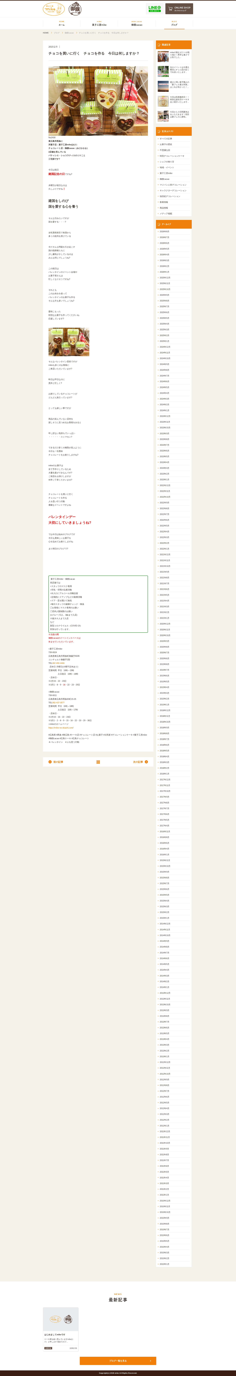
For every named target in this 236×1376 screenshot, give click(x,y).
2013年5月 (164, 1033)
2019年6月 (164, 675)
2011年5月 (164, 1172)
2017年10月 (165, 791)
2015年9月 (164, 872)
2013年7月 (164, 1022)
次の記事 (138, 762)
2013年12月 (165, 993)
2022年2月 (164, 543)
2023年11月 (165, 422)
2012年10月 (165, 1074)
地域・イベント (167, 167)
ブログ (57, 33)
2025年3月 (164, 329)
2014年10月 (165, 935)
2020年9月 (164, 641)
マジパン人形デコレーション (173, 185)
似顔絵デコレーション (170, 196)
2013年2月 (164, 1051)
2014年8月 (164, 947)
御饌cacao (69, 33)
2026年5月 (164, 249)
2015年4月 (164, 901)
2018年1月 (164, 774)
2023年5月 (164, 456)
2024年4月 (164, 393)
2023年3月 (164, 468)
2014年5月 (164, 964)
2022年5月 (164, 526)
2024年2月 (164, 404)
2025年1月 (164, 341)
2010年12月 (165, 1201)
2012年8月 (164, 1085)
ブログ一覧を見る (118, 1361)
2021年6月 (164, 589)
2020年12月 (165, 624)
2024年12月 (165, 347)
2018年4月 (164, 756)
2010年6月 (164, 1235)
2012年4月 (164, 1108)
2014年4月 (164, 970)
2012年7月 (164, 1091)
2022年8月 (164, 508)
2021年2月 (164, 612)
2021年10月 (165, 566)
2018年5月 (164, 750)
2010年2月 (164, 1258)
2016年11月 (165, 831)
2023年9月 (164, 433)
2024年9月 (164, 364)
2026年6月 (164, 243)
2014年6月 (164, 958)
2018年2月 (164, 768)
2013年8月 (164, 1016)
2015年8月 (164, 877)
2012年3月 (164, 1114)
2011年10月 (165, 1143)
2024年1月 (164, 410)
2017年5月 (164, 820)
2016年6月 (164, 843)
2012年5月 (164, 1102)
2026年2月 (164, 266)
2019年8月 (164, 664)
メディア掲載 (166, 213)
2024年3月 (164, 399)
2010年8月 (164, 1224)
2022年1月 (164, 549)
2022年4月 (164, 531)
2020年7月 (164, 652)
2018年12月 (165, 710)
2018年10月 (165, 722)
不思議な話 (165, 150)
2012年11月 (165, 1068)
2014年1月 (164, 987)
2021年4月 (164, 600)
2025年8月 (164, 301)
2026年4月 (164, 254)
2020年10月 (165, 635)
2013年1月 (164, 1056)
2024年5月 (164, 387)
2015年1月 (164, 918)
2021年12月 (165, 554)
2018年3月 (164, 762)
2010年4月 (164, 1247)
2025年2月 (164, 335)
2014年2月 (164, 981)
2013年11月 (165, 999)
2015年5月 (164, 895)
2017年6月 (164, 814)
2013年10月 (165, 1004)
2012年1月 (164, 1126)
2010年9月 (164, 1218)
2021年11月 (165, 560)
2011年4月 (164, 1177)
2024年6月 (164, 381)
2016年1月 (164, 854)
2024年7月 (164, 376)
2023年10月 (165, 427)
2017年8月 (164, 803)
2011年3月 (164, 1183)
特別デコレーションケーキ (172, 156)
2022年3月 (164, 537)
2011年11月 (165, 1137)
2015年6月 (164, 889)
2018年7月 (164, 739)
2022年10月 (165, 497)
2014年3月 (164, 976)
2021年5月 (164, 595)
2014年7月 (164, 952)
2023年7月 (164, 445)
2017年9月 (164, 797)
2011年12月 (165, 1131)
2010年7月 (164, 1229)
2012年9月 (164, 1079)
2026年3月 (164, 260)
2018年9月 (164, 727)
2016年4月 (164, 849)
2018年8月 (164, 733)
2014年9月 (164, 941)
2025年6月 (164, 312)
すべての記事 (166, 138)
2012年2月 (164, 1120)
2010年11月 (165, 1206)
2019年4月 (164, 687)
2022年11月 (165, 491)
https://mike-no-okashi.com (60, 728)
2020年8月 (164, 647)
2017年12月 (165, 779)
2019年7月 (164, 670)
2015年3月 (164, 906)
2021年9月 (164, 572)
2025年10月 (165, 289)
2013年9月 (164, 1010)
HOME (46, 33)
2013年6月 (164, 1027)
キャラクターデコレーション (173, 190)
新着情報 (164, 202)
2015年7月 (164, 883)
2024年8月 (164, 370)
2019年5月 (164, 681)
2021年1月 (164, 618)
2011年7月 (164, 1160)
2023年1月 (164, 479)
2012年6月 (164, 1097)
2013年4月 (164, 1039)
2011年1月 (164, 1195)
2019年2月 (164, 699)
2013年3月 (164, 1045)
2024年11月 (165, 352)
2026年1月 (164, 272)
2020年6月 (164, 658)
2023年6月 (164, 451)
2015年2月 (164, 912)
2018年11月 (165, 716)
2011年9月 (164, 1149)
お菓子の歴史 (166, 144)
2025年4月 (164, 324)
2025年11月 (165, 283)
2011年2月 (164, 1189)
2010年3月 (164, 1252)
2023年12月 (165, 416)
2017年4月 (164, 825)
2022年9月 (164, 502)
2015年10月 (165, 866)
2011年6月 (164, 1166)
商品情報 (164, 208)
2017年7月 (164, 808)
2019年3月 (164, 693)
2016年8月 (164, 837)
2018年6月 (164, 745)
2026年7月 (164, 237)
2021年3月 (164, 606)
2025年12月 (165, 277)
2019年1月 (164, 704)
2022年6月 (164, 520)
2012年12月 (165, 1062)
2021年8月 (164, 577)
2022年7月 (164, 514)
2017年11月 (165, 785)
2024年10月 (165, 358)
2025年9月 (164, 295)
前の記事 (58, 762)
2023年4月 (164, 462)
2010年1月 (164, 1264)
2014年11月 (165, 929)
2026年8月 (164, 231)
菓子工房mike (166, 173)
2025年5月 (164, 318)
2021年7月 (164, 583)
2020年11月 (165, 629)
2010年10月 (165, 1212)
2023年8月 (164, 439)
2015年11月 (165, 860)
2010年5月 (164, 1241)
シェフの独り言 (167, 161)
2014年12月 (165, 924)
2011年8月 (164, 1154)
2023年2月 (164, 474)
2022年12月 (165, 485)
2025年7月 (164, 306)
